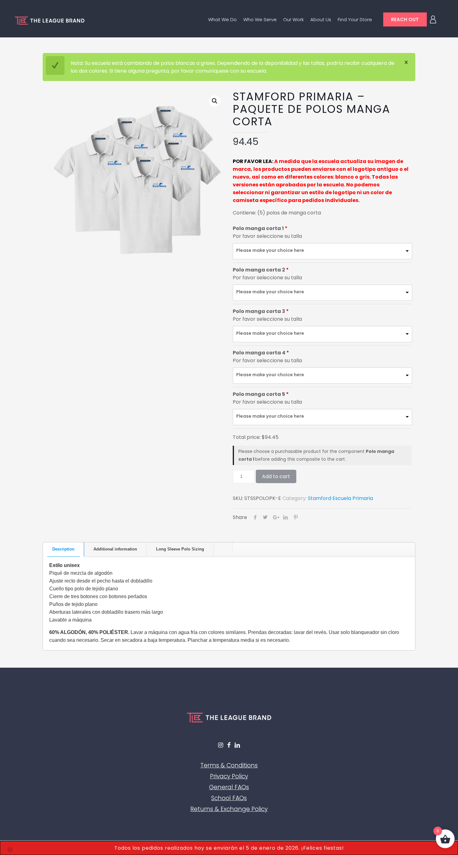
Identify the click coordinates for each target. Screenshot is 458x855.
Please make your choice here (270, 250)
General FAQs (229, 787)
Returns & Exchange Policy (229, 809)
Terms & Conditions (229, 765)
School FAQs (229, 798)
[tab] (63, 549)
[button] (214, 101)
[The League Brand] (49, 20)
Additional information (115, 549)
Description (63, 549)
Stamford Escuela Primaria (340, 498)
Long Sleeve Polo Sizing (180, 549)
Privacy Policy (229, 776)
